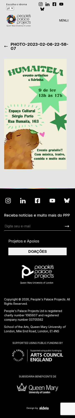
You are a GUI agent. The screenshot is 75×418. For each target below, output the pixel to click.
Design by (32, 408)
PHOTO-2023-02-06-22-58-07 (39, 46)
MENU (63, 20)
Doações (37, 251)
